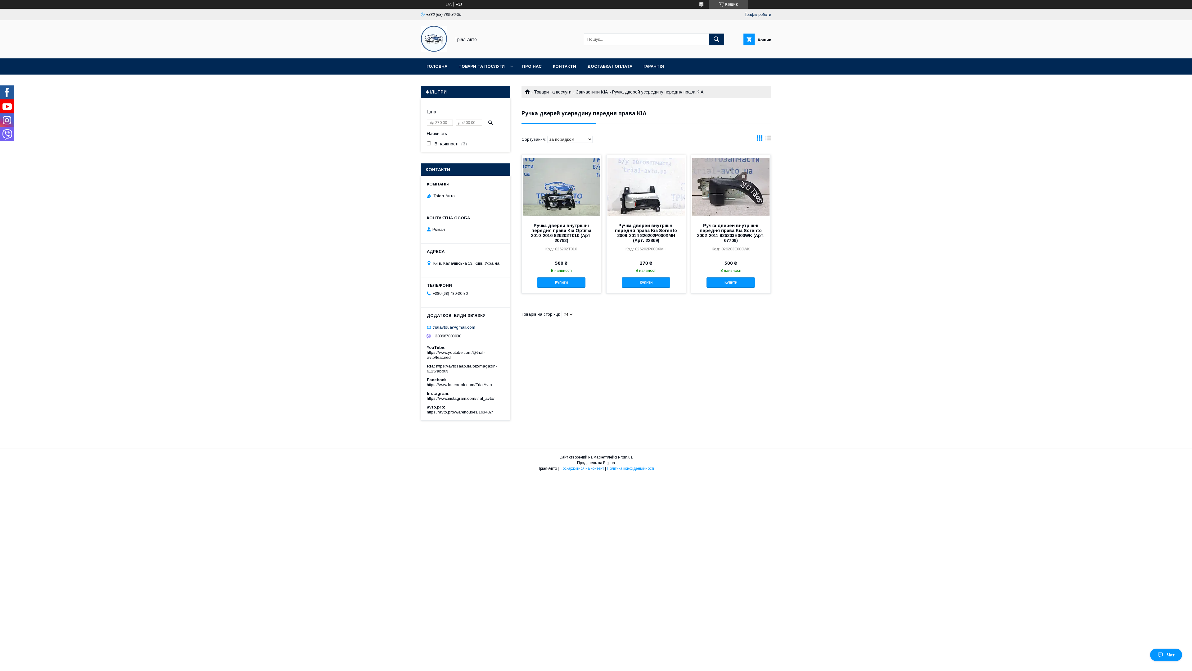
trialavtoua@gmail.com (454, 327)
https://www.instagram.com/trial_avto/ (460, 398)
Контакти (564, 66)
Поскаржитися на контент (582, 468)
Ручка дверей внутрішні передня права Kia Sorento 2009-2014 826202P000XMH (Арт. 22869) (646, 233)
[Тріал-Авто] (434, 50)
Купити (561, 282)
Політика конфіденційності (630, 468)
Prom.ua (625, 457)
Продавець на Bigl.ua (596, 463)
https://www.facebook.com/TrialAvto (459, 384)
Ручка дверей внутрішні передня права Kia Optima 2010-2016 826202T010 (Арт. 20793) (561, 233)
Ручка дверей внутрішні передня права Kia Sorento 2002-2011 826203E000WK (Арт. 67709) (731, 233)
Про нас (532, 66)
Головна (437, 66)
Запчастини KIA (592, 91)
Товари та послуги (481, 66)
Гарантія (653, 66)
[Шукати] (716, 39)
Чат (1171, 654)
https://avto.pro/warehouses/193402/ (460, 412)
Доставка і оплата (609, 66)
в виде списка (768, 139)
